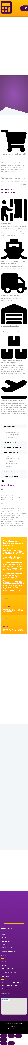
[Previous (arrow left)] (3, 1043)
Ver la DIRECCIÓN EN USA (7, 189)
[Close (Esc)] (3, 1036)
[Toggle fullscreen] (18, 1036)
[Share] (11, 1036)
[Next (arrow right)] (11, 1043)
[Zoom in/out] (3, 1039)
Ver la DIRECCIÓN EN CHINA (8, 192)
